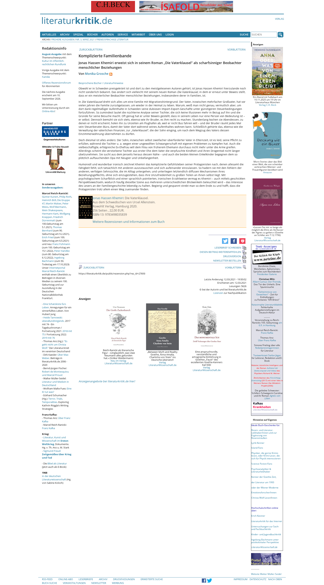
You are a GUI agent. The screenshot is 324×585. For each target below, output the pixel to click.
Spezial (78, 34)
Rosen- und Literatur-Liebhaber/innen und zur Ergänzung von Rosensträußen (264, 434)
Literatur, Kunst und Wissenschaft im (55, 441)
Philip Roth (65, 196)
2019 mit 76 (48, 337)
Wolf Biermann (58, 207)
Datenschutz (258, 579)
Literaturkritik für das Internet (266, 521)
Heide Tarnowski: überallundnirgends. (53, 319)
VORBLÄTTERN (236, 49)
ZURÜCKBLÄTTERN (91, 49)
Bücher (92, 34)
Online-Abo (48, 111)
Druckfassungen (124, 579)
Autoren (107, 34)
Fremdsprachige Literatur (112, 39)
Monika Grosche (96, 74)
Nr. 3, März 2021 (85, 39)
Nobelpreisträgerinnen (267, 347)
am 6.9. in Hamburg (270, 324)
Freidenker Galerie (267, 274)
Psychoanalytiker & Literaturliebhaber (261, 470)
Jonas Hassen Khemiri (108, 198)
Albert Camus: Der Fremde (267, 281)
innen (274, 497)
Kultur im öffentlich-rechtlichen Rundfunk (54, 62)
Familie (46, 77)
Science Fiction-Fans (261, 463)
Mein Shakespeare (52, 210)
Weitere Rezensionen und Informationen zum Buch (129, 222)
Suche (244, 34)
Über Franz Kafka (267, 340)
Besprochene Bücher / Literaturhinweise (101, 83)
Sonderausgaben (52, 187)
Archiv (65, 34)
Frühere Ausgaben (63, 39)
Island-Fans (257, 447)
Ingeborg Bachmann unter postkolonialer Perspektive (265, 541)
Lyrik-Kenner (257, 442)
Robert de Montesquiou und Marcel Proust (55, 373)
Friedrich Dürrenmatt (52, 218)
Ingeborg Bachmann (53, 259)
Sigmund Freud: (56, 454)
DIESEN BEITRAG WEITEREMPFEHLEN (220, 252)
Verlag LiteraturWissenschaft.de (162, 364)
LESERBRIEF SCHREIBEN (227, 247)
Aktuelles (49, 34)
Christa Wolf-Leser (261, 497)
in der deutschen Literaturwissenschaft (54, 477)
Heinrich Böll (49, 200)
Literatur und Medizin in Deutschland (55, 383)
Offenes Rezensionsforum (56, 82)
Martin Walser (53, 203)
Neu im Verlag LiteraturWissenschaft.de (118, 362)
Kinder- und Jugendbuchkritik (266, 534)
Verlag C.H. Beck (267, 104)
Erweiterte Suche (152, 579)
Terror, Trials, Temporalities (52, 400)
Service (123, 34)
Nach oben (275, 579)
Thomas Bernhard (52, 228)
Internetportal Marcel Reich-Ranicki (53, 269)
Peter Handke (62, 250)
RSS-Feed (47, 579)
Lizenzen (218, 293)
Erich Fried (48, 237)
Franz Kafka (48, 428)
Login (170, 34)
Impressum (241, 579)
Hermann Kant (50, 213)
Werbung (118, 583)
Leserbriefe (86, 579)
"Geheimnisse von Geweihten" (266, 293)
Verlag (279, 18)
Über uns (155, 34)
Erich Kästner (258, 515)
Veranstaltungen (74, 583)
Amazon (267, 172)
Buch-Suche (49, 583)
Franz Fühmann (61, 244)
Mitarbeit (138, 34)
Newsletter (98, 583)
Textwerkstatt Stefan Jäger (267, 355)
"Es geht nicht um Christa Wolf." (54, 344)
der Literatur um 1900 (262, 482)
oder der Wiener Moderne (264, 487)
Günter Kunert (50, 196)
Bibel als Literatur (57, 463)
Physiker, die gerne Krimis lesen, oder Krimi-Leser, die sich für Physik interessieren (265, 455)
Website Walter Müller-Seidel (266, 573)
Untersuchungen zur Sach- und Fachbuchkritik (265, 528)
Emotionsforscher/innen (263, 492)
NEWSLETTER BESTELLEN (227, 260)
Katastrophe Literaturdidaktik (267, 304)
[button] (225, 241)
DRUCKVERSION (232, 256)
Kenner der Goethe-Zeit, (263, 476)
